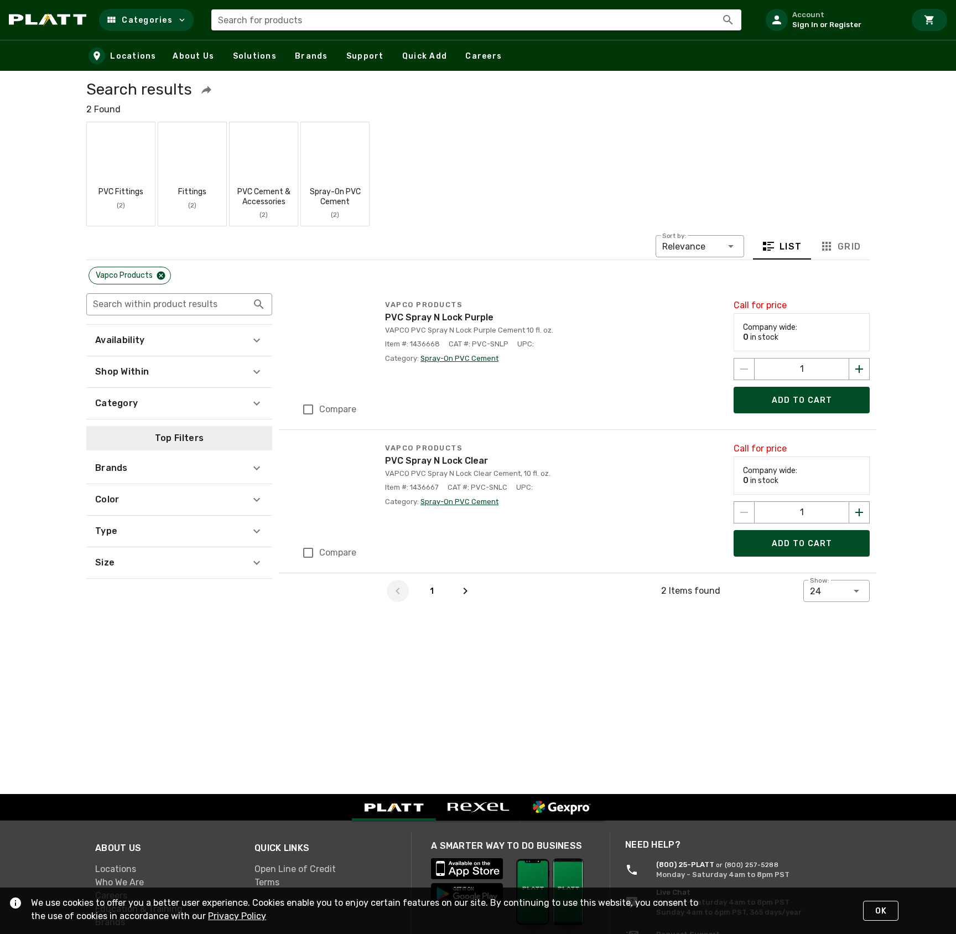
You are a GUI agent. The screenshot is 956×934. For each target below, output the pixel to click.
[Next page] (465, 591)
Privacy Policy (237, 916)
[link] (166, 869)
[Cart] (929, 20)
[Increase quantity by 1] (859, 369)
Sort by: (674, 236)
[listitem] (831, 20)
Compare (337, 409)
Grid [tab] (849, 246)
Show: (819, 580)
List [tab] (791, 246)
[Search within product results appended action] (259, 304)
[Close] (161, 276)
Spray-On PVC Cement (459, 358)
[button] (146, 20)
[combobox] (476, 19)
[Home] (49, 20)
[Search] (728, 20)
